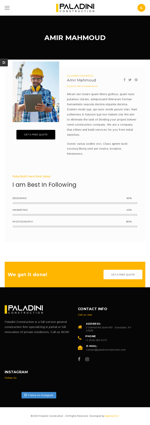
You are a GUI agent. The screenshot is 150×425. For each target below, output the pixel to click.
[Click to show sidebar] (4, 62)
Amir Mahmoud (81, 80)
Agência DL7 (112, 416)
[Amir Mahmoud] (35, 92)
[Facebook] (124, 80)
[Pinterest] (136, 80)
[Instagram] (87, 359)
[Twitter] (130, 80)
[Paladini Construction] (24, 309)
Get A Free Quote (36, 134)
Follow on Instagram (41, 395)
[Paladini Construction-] (75, 7)
